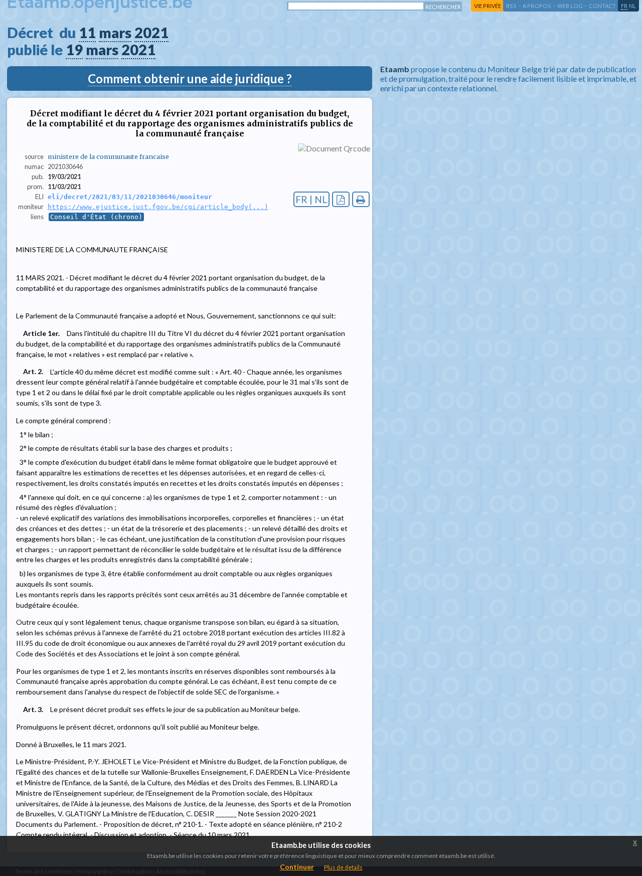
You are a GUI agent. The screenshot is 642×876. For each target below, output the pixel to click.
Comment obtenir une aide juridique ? (190, 78)
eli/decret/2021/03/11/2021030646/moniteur (130, 197)
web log (570, 6)
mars (115, 32)
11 (87, 32)
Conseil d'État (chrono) (96, 217)
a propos (537, 6)
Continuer (297, 866)
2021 (151, 32)
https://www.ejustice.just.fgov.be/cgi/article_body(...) (158, 207)
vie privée (487, 6)
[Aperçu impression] (361, 199)
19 (74, 49)
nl (632, 6)
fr (624, 6)
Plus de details (343, 867)
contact (602, 6)
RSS (511, 6)
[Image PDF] (341, 199)
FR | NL (311, 199)
